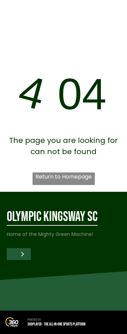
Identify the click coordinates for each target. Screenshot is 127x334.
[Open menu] (114, 14)
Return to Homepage (64, 177)
